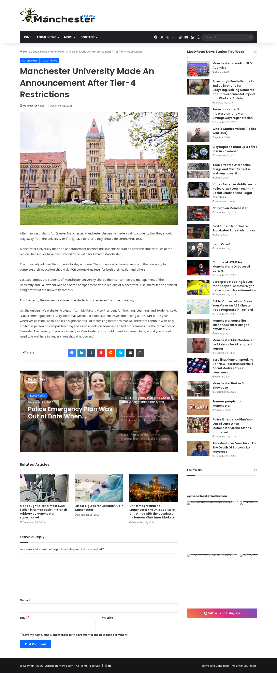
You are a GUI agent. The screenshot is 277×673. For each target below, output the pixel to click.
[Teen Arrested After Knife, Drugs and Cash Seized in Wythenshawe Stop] (198, 170)
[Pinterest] (101, 353)
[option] (99, 411)
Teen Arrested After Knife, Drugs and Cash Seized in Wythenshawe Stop (232, 169)
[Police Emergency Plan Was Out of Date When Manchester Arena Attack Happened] (198, 425)
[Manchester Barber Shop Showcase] (198, 389)
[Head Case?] (198, 249)
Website (107, 617)
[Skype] (120, 353)
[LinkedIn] (81, 353)
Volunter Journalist (244, 665)
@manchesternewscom (207, 496)
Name (25, 600)
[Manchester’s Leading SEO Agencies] (198, 68)
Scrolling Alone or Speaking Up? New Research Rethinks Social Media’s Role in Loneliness (233, 366)
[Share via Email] (130, 353)
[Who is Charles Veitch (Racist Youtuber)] (198, 134)
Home (27, 37)
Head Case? (221, 244)
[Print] (140, 353)
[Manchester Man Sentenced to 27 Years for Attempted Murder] (198, 345)
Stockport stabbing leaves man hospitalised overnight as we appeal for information (234, 286)
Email (24, 617)
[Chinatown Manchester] (198, 213)
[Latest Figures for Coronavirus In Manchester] (99, 488)
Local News (46, 37)
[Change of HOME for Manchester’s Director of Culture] (198, 267)
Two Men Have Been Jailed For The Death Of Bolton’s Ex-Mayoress (235, 447)
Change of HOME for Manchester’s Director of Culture (231, 266)
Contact (88, 37)
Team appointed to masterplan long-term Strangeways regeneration (233, 113)
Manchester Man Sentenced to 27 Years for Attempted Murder (233, 344)
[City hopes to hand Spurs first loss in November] (198, 152)
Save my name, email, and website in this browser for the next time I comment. (75, 635)
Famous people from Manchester (228, 403)
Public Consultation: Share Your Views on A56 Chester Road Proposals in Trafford (233, 305)
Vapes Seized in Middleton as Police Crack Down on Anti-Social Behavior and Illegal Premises (234, 190)
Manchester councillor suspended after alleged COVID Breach (231, 325)
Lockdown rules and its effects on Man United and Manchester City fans (68, 412)
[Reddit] (111, 353)
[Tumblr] (91, 353)
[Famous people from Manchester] (198, 407)
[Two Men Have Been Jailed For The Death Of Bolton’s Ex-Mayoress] (198, 448)
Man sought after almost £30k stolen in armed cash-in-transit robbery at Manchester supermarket (43, 511)
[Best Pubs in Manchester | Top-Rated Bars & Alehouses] (198, 231)
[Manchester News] (57, 15)
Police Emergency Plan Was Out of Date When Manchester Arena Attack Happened (233, 425)
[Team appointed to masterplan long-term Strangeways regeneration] (198, 115)
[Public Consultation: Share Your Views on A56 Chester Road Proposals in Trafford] (198, 306)
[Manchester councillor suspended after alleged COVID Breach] (198, 326)
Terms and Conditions (215, 665)
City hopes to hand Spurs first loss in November (235, 149)
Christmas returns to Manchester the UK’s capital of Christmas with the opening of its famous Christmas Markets (152, 511)
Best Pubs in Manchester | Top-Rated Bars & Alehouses (234, 228)
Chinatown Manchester (230, 208)
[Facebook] (72, 353)
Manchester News (33, 105)
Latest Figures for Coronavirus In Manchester (99, 508)
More (68, 37)
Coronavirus (29, 60)
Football (35, 395)
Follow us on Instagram (223, 613)
